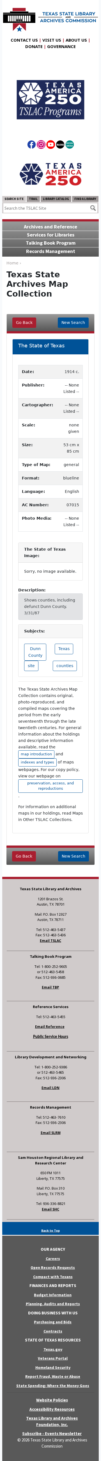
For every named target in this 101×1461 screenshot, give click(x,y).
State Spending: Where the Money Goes (52, 1385)
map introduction (36, 754)
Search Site (14, 199)
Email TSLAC (50, 940)
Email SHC (50, 1209)
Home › (13, 263)
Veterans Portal (53, 1358)
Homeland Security (52, 1367)
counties (64, 665)
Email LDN (50, 1087)
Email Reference (50, 1026)
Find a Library (85, 199)
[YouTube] (50, 145)
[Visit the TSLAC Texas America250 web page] (50, 95)
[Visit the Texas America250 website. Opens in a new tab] (50, 174)
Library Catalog (56, 199)
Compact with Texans (53, 1276)
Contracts (52, 1331)
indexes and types (37, 762)
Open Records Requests (53, 1267)
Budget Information (53, 1294)
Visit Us (51, 40)
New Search (73, 322)
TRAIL (33, 199)
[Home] (50, 17)
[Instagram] (41, 145)
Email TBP (50, 987)
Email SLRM (51, 1132)
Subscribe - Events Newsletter (52, 1433)
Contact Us (24, 40)
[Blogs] (60, 145)
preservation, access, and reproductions (50, 786)
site (31, 665)
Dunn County (35, 651)
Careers (53, 1258)
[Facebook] (31, 145)
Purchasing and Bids (53, 1321)
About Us (76, 40)
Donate (34, 46)
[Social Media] (69, 145)
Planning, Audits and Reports (53, 1303)
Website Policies (52, 1400)
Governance (61, 46)
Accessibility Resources (52, 1409)
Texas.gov (52, 1349)
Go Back (24, 322)
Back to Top (50, 1230)
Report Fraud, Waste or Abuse (52, 1376)
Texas (64, 648)
